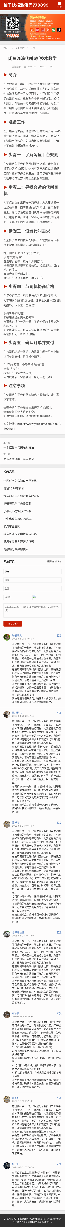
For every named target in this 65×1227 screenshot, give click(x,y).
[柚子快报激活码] (32, 27)
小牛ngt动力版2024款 (17, 511)
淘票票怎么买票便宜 (15, 549)
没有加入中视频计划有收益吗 (21, 496)
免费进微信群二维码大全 (18, 459)
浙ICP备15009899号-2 (41, 1222)
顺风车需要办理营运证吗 (18, 541)
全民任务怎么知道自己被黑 (20, 480)
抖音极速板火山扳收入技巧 (20, 534)
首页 (5, 48)
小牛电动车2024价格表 (18, 518)
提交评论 (13, 623)
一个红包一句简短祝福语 (18, 447)
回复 (59, 635)
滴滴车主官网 (11, 526)
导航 (59, 5)
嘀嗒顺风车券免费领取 (17, 503)
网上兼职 (20, 48)
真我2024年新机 (13, 488)
